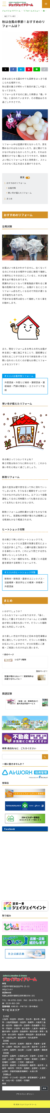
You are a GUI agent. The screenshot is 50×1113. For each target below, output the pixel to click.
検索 (4, 1083)
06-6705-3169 (15, 1000)
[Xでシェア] (5, 69)
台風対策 (12, 188)
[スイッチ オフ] (46, 4)
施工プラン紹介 (10, 16)
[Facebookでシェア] (13, 69)
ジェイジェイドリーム (28, 1104)
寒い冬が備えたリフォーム (20, 192)
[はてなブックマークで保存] (21, 69)
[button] (44, 69)
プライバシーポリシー (25, 1094)
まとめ (9, 198)
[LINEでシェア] (36, 69)
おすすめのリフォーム (16, 183)
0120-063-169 (13, 1003)
